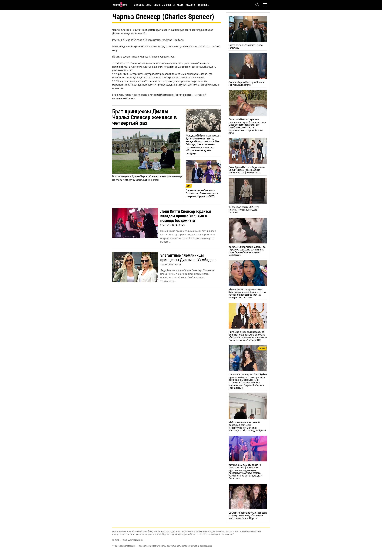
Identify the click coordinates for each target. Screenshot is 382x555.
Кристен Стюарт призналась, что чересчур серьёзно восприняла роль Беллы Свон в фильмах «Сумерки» (247, 251)
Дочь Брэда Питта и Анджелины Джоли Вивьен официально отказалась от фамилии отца (247, 170)
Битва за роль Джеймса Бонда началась (245, 46)
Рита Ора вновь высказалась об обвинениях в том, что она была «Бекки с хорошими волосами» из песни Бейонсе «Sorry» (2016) (248, 335)
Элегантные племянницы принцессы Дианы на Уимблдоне (188, 257)
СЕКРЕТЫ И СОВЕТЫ (164, 5)
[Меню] (265, 5)
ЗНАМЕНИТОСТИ (142, 5)
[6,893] (248, 370)
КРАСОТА (190, 5)
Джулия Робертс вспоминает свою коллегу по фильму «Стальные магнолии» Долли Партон (248, 515)
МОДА (180, 5)
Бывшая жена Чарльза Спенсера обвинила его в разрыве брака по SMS (202, 193)
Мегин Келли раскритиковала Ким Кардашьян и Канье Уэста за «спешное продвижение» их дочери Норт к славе (247, 293)
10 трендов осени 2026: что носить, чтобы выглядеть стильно (244, 209)
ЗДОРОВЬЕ (203, 5)
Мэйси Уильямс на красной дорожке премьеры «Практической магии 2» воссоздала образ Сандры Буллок (247, 426)
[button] (259, 5)
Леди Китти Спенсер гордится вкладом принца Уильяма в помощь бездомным (185, 216)
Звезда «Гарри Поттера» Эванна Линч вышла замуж (246, 83)
